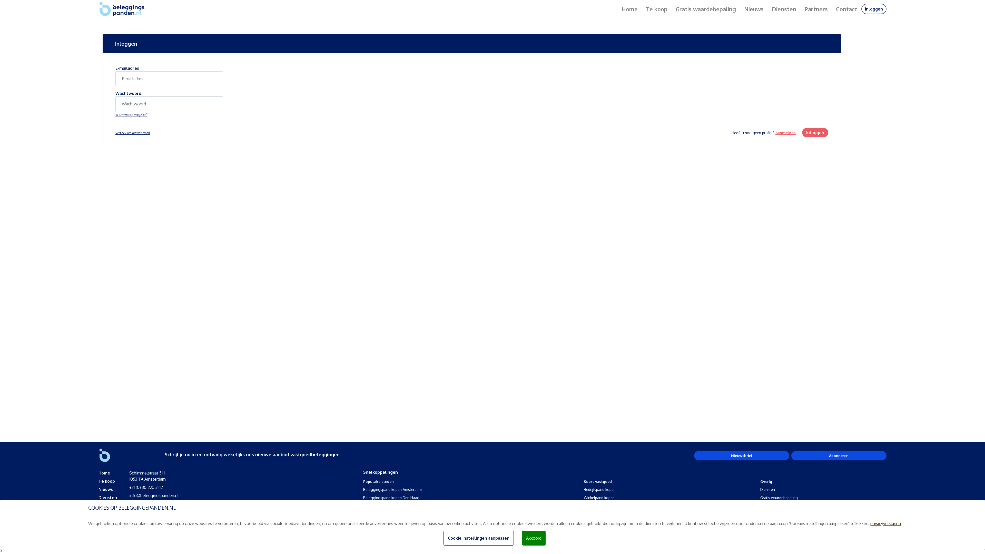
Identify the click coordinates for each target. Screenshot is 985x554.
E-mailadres (127, 68)
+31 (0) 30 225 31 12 (146, 487)
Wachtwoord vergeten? (131, 115)
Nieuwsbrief (741, 455)
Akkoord (533, 538)
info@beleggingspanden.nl (154, 495)
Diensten (784, 9)
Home (630, 9)
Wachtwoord (128, 93)
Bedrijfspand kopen (600, 489)
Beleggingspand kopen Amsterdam (392, 489)
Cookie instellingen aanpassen (478, 538)
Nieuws (754, 9)
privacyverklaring (885, 523)
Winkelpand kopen (599, 498)
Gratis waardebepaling (706, 9)
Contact (846, 9)
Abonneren (839, 455)
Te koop (656, 9)
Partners (816, 9)
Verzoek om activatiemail (132, 133)
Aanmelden (785, 133)
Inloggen (874, 9)
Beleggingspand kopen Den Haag (391, 498)
